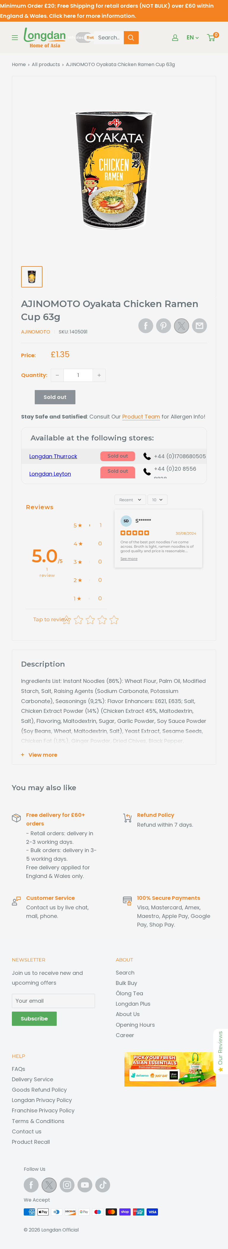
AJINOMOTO (35, 331)
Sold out (55, 397)
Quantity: (34, 375)
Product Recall (31, 1142)
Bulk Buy (126, 983)
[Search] (131, 37)
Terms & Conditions (38, 1121)
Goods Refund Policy (39, 1089)
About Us (128, 1014)
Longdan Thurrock (53, 456)
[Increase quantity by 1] (99, 375)
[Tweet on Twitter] (181, 327)
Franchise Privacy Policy (43, 1110)
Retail (93, 37)
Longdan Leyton (50, 473)
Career (125, 1035)
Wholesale (76, 37)
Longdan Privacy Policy (42, 1100)
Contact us (27, 1131)
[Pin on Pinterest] (163, 325)
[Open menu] (15, 37)
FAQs (18, 1069)
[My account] (175, 37)
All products (46, 64)
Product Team (141, 416)
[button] (88, 526)
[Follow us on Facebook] (31, 1185)
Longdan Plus (133, 1003)
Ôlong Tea (129, 993)
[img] (135, 534)
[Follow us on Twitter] (49, 1187)
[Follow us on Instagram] (67, 1185)
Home (19, 64)
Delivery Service (32, 1079)
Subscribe (34, 1018)
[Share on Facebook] (145, 325)
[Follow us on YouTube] (84, 1185)
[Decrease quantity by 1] (57, 375)
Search (125, 972)
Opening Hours (135, 1024)
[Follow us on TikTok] (102, 1185)
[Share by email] (199, 325)
